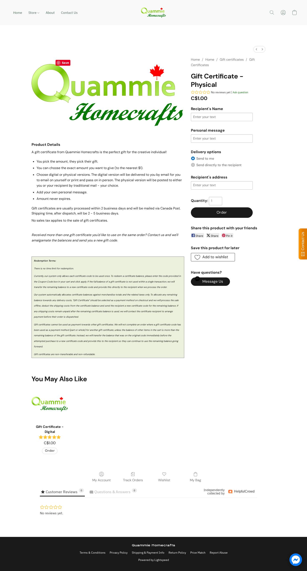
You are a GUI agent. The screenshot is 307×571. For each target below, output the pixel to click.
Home (17, 12)
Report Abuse (219, 552)
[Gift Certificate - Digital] (50, 404)
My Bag (195, 480)
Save (65, 63)
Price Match (198, 552)
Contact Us (69, 12)
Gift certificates (232, 59)
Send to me (205, 158)
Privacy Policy (119, 552)
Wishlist (164, 480)
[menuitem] (256, 49)
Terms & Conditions (92, 552)
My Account (101, 480)
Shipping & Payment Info (148, 552)
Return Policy (177, 552)
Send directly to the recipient (218, 165)
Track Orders (133, 480)
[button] (153, 12)
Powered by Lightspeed (153, 560)
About (50, 12)
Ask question (240, 92)
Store (32, 12)
